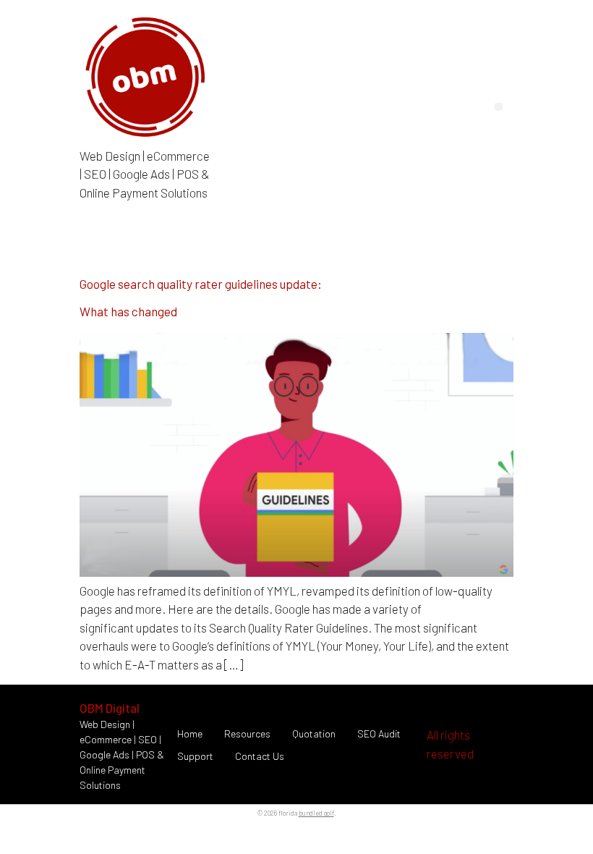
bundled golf (316, 813)
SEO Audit (379, 733)
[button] (499, 107)
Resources (247, 733)
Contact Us (259, 756)
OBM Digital (110, 708)
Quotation (314, 733)
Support (195, 756)
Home (189, 733)
